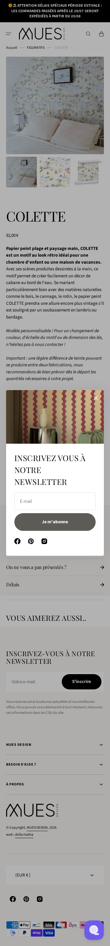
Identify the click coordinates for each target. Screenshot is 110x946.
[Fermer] (96, 398)
